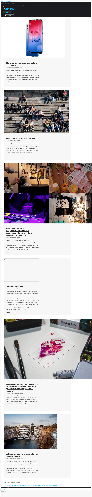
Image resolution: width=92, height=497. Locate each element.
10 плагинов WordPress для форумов (20, 138)
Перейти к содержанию (6, 1)
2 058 (11, 482)
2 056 (6, 482)
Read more (8, 83)
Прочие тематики (9, 67)
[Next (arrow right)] (2, 494)
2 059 (13, 482)
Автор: (16, 67)
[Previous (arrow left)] (1, 494)
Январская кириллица (14, 287)
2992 (19, 482)
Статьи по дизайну (10, 140)
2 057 (8, 482)
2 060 (16, 482)
